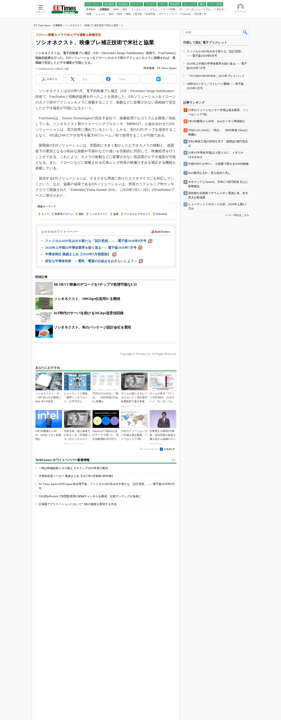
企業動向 (58, 25)
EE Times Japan (42, 25)
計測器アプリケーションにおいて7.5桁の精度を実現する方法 (78, 504)
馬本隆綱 (149, 68)
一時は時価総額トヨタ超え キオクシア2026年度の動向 (73, 468)
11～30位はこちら (238, 215)
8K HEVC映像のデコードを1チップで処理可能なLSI (95, 284)
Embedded (161, 214)
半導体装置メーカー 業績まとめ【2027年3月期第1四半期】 (76, 476)
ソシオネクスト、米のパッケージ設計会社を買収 (92, 327)
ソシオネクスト (98, 214)
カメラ (45, 214)
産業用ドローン (64, 214)
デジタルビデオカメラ (137, 214)
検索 (245, 32)
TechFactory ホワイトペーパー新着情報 (62, 460)
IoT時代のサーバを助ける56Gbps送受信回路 (89, 313)
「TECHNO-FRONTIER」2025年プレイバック (216, 76)
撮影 (81, 214)
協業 (116, 214)
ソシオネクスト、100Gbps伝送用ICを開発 (87, 299)
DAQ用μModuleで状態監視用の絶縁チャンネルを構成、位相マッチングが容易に (90, 496)
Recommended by (149, 449)
